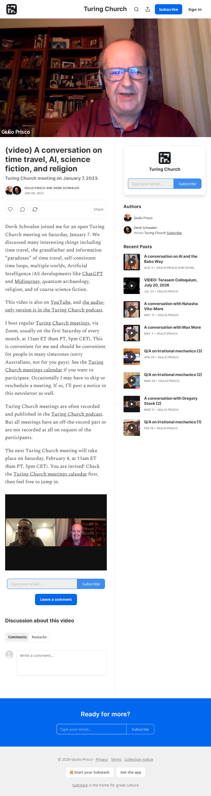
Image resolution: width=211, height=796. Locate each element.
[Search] (136, 9)
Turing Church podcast (76, 414)
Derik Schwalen (66, 188)
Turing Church (155, 232)
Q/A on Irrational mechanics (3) (173, 350)
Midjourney (27, 281)
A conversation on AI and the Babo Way (170, 259)
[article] (164, 262)
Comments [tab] (17, 637)
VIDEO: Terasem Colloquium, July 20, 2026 (170, 283)
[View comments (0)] (200, 78)
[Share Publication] (148, 9)
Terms (116, 759)
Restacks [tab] (39, 637)
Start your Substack (92, 772)
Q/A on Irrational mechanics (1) (172, 421)
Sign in (195, 9)
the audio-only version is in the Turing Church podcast (54, 306)
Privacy (102, 759)
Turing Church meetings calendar (54, 366)
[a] (132, 262)
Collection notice (139, 759)
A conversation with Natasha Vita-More (171, 306)
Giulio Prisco (35, 188)
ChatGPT (92, 274)
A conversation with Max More (172, 327)
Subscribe (168, 9)
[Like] (10, 209)
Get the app (130, 772)
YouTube (60, 302)
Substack (80, 785)
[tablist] (27, 637)
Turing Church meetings (63, 323)
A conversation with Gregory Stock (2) (171, 401)
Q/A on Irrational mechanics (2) (173, 374)
